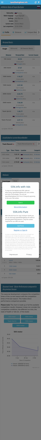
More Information (20, 207)
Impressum (13, 254)
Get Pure (20, 226)
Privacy (29, 254)
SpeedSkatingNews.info (19, 2)
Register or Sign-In (20, 230)
